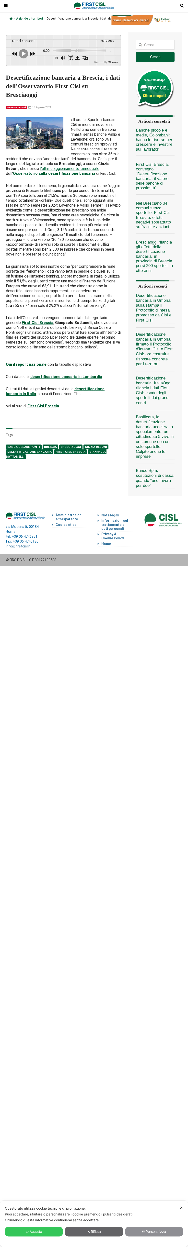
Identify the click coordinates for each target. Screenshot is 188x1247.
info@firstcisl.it (18, 546)
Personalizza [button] (156, 1231)
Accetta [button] (36, 1231)
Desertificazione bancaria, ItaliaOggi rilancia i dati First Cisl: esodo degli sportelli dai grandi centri (153, 390)
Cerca (155, 57)
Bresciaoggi (71, 447)
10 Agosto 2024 (41, 107)
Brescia (50, 447)
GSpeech (113, 62)
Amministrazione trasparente (69, 517)
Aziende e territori (29, 18)
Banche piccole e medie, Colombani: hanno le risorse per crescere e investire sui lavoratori (154, 139)
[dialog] (94, 1224)
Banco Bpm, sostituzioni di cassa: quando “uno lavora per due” (155, 478)
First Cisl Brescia (70, 452)
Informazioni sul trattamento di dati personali (114, 525)
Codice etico (66, 525)
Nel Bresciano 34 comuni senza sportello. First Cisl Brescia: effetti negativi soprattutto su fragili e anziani (153, 215)
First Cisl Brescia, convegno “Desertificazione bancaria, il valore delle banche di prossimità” (152, 176)
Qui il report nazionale (26, 364)
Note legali (110, 515)
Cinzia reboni (96, 447)
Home (106, 544)
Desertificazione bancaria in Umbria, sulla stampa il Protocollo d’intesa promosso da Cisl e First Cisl (154, 308)
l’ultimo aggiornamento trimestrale (69, 168)
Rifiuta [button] (96, 1231)
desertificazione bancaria (29, 452)
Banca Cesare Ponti (23, 447)
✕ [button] (181, 1207)
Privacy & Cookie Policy (112, 536)
